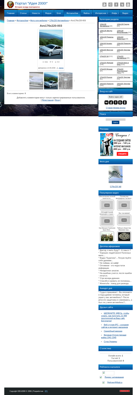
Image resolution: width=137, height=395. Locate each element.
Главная (10, 21)
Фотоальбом (22, 21)
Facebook (116, 5)
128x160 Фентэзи (106, 50)
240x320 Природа (106, 84)
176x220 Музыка (106, 69)
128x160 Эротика (123, 50)
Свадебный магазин (113, 331)
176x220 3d (104, 56)
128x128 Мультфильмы (122, 31)
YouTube (128, 5)
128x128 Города (123, 24)
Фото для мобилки (38, 21)
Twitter (122, 5)
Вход (110, 5)
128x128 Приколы (106, 37)
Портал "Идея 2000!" (31, 3)
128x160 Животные (121, 38)
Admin (61, 68)
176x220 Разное (106, 77)
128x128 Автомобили (104, 25)
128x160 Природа (124, 43)
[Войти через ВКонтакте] (106, 102)
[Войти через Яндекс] (116, 102)
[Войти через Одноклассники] (125, 102)
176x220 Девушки (106, 63)
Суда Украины (110, 341)
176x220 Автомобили (59, 21)
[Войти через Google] (120, 102)
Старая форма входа (115, 108)
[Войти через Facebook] (111, 102)
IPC (46, 391)
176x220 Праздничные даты (122, 70)
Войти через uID (115, 97)
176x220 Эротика (123, 77)
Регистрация (104, 5)
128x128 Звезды (106, 31)
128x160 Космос (106, 43)
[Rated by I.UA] (108, 374)
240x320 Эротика (123, 84)
